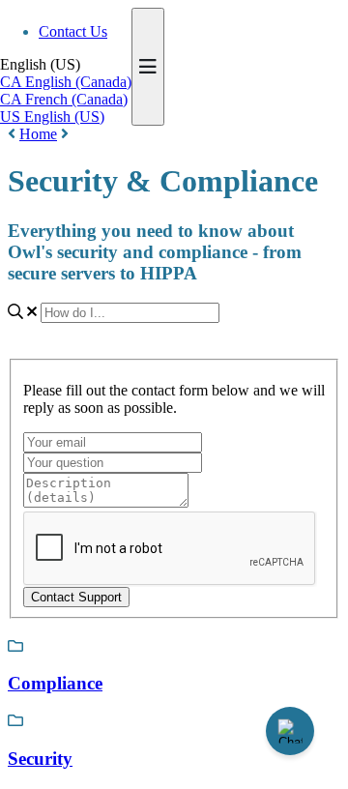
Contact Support (76, 597)
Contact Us (73, 31)
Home (38, 134)
